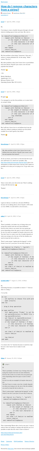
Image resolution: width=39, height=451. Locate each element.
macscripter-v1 (4, 15)
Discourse (11, 448)
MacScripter (4, 2)
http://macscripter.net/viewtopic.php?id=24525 (14, 162)
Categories (9, 441)
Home (2, 441)
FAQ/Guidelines (18, 441)
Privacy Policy (5, 444)
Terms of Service (29, 441)
